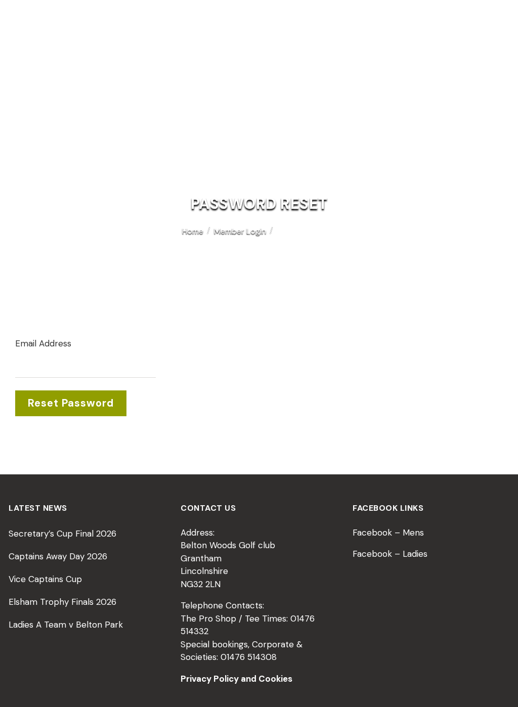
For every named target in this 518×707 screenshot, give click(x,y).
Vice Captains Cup (45, 579)
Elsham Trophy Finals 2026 (62, 601)
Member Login (240, 231)
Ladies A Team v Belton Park (66, 624)
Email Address (43, 343)
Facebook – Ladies (390, 553)
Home (192, 231)
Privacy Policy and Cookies (236, 678)
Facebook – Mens (388, 532)
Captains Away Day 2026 (58, 556)
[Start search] (496, 96)
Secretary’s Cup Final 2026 (62, 533)
